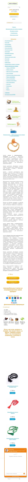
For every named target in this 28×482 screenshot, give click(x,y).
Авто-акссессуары (8, 49)
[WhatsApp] (20, 298)
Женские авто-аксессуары (10, 57)
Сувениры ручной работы (11, 80)
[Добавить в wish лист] (14, 303)
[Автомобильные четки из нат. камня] (12, 430)
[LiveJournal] (15, 298)
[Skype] (12, 300)
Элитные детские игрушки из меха (13, 75)
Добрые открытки (9, 69)
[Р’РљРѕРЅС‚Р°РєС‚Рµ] (7, 298)
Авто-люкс (7, 60)
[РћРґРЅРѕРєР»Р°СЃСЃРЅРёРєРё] (10, 298)
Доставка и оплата (14, 31)
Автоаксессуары (6, 134)
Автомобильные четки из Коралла (12, 413)
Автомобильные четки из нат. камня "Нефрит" (13, 439)
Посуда (7, 89)
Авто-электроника (8, 48)
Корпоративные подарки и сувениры (12, 64)
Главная (14, 27)
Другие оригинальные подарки (18, 134)
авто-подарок (14, 4)
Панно (7, 87)
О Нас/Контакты (14, 33)
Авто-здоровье (8, 44)
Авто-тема (7, 42)
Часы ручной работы (10, 82)
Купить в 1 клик (13, 282)
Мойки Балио (7, 62)
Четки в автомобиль (14, 135)
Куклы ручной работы (10, 78)
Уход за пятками (9, 73)
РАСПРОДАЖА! (8, 46)
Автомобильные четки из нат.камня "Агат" (12, 386)
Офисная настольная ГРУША (12, 71)
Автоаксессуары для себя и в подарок (14, 29)
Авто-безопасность (9, 40)
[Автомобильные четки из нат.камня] (12, 378)
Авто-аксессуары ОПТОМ (10, 94)
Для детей (7, 58)
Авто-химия (7, 51)
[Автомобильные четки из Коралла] (12, 404)
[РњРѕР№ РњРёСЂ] (12, 298)
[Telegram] (15, 300)
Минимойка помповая (9, 53)
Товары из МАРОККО (10, 67)
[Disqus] (13, 355)
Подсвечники (9, 86)
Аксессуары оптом (14, 35)
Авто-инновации (8, 55)
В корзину (13, 278)
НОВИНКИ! (7, 92)
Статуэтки (8, 84)
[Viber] (18, 298)
